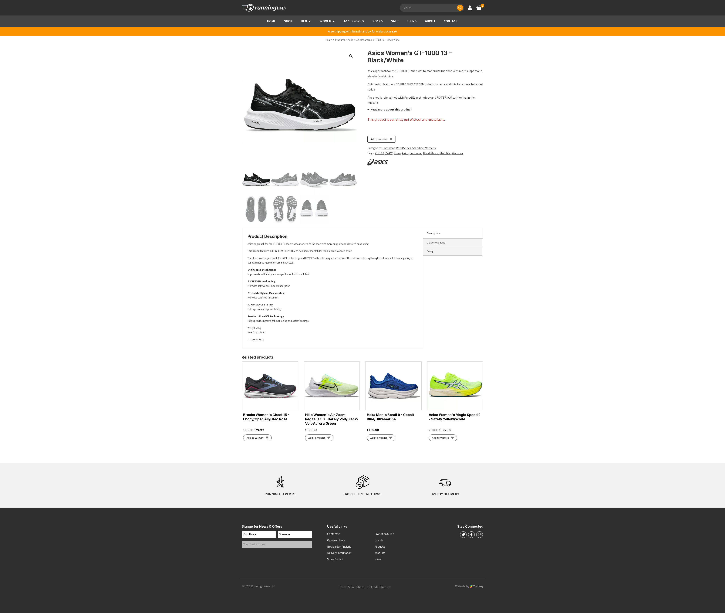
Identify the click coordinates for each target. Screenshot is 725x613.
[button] (309, 21)
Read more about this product (391, 109)
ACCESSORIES (354, 21)
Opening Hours (336, 540)
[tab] (453, 233)
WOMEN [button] (325, 21)
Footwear (389, 148)
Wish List (380, 553)
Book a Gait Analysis (339, 546)
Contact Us (333, 534)
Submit (249, 555)
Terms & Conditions (352, 587)
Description (433, 233)
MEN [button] (304, 21)
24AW (389, 153)
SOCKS (378, 21)
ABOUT (430, 21)
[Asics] (377, 162)
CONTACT (451, 21)
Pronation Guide (384, 534)
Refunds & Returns (379, 587)
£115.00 (379, 153)
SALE (394, 21)
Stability (417, 148)
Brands (379, 540)
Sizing (430, 251)
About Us (380, 546)
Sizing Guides (335, 559)
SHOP (288, 21)
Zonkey (478, 586)
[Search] (460, 8)
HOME (271, 21)
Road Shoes (403, 148)
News (378, 559)
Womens (430, 148)
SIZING (412, 21)
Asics (405, 153)
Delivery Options (436, 242)
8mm (397, 153)
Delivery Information (339, 553)
